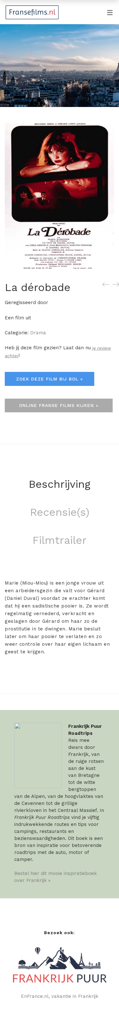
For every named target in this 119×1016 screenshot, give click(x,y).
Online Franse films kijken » (58, 405)
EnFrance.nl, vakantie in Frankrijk (59, 996)
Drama (38, 333)
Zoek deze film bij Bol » (49, 378)
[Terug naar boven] (101, 998)
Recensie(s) (59, 512)
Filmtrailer (59, 540)
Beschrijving (59, 484)
